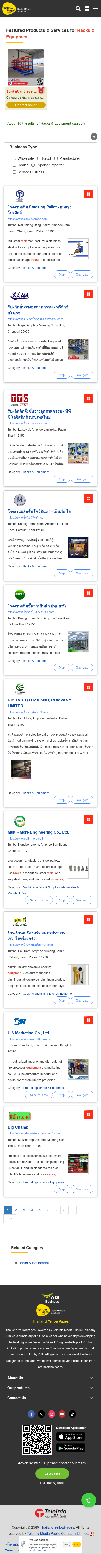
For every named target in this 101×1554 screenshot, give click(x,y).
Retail (46, 158)
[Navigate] (82, 274)
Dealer (23, 165)
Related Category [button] (27, 1247)
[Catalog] (88, 194)
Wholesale (26, 158)
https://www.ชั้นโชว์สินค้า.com (27, 517)
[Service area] (39, 900)
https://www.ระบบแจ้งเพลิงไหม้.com (30, 1039)
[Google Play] (77, 1447)
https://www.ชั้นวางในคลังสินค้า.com (31, 612)
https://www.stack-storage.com (28, 219)
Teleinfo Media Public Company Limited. (58, 1533)
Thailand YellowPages (50, 1321)
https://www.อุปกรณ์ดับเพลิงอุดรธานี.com (34, 1133)
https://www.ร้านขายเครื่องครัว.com (30, 944)
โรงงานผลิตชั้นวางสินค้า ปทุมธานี (37, 605)
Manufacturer (69, 158)
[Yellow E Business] (31, 1414)
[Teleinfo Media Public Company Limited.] (50, 1513)
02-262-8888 (52, 1473)
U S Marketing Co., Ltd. (29, 1033)
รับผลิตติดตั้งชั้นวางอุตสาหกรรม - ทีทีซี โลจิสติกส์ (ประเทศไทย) (39, 414)
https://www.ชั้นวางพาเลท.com (27, 423)
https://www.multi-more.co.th (26, 838)
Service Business (31, 171)
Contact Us (16, 1397)
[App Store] (77, 1436)
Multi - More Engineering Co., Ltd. (38, 832)
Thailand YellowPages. (57, 1527)
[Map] (62, 274)
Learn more (41, 1550)
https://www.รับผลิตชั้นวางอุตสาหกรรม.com (35, 319)
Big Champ (18, 1127)
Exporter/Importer (50, 165)
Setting (67, 1544)
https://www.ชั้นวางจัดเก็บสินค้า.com (31, 712)
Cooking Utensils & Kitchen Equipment (48, 993)
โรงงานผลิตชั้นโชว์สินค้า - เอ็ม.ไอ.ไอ (39, 511)
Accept (76, 1544)
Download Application (71, 1427)
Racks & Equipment (36, 267)
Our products (18, 1387)
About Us (15, 1377)
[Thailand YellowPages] (41, 1414)
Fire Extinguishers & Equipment (44, 1088)
